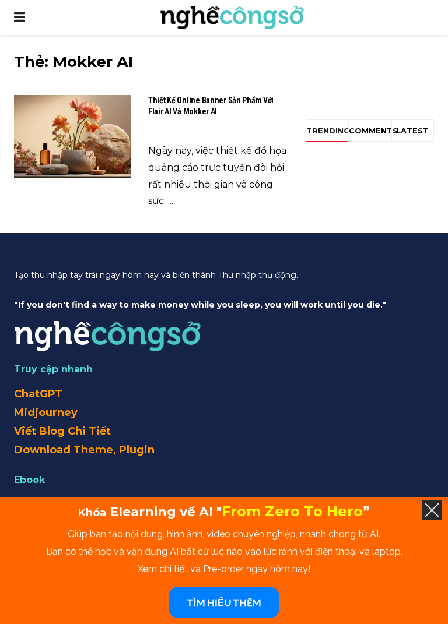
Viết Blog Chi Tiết (62, 431)
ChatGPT (38, 393)
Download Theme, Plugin (84, 449)
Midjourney (46, 412)
